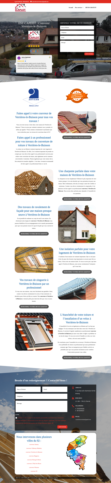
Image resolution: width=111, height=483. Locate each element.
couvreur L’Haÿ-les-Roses (34, 463)
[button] (52, 64)
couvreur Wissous (34, 467)
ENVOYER (89, 54)
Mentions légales (53, 478)
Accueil (71, 7)
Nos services (78, 7)
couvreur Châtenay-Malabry (34, 448)
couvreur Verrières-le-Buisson (34, 452)
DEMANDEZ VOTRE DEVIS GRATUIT (77, 137)
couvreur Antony (34, 444)
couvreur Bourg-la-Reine (34, 459)
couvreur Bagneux (34, 456)
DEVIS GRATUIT (90, 7)
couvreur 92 (34, 471)
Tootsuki (45, 478)
